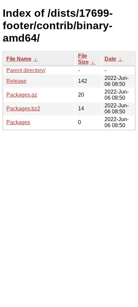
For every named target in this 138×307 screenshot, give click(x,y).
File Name (18, 59)
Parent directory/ (25, 70)
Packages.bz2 (23, 108)
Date (110, 59)
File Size (83, 59)
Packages (18, 122)
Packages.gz (21, 95)
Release (16, 81)
